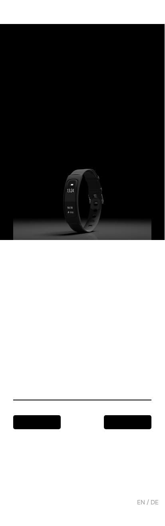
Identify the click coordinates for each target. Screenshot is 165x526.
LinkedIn (77, 486)
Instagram (21, 486)
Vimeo (51, 486)
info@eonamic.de (31, 469)
